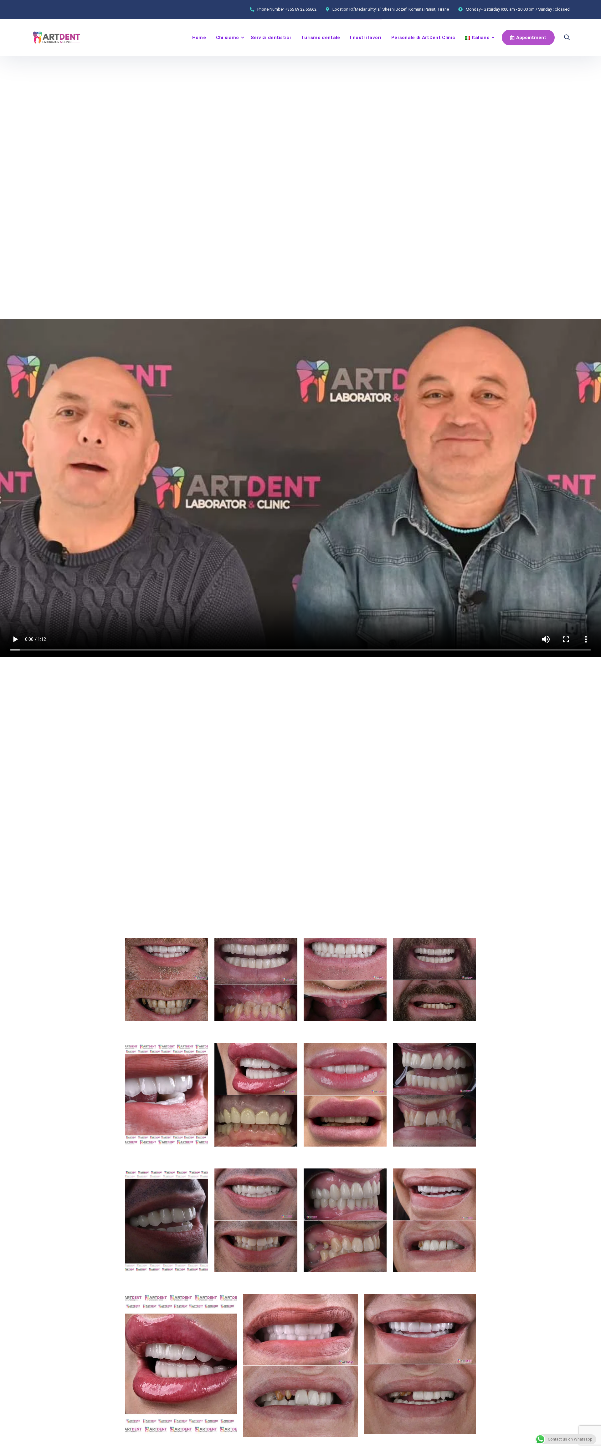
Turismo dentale (320, 37)
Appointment (531, 37)
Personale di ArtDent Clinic (423, 37)
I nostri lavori (365, 37)
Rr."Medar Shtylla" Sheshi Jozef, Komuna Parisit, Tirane (399, 9)
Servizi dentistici (271, 37)
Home (199, 37)
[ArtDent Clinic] (57, 37)
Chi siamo (227, 37)
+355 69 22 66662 (300, 9)
